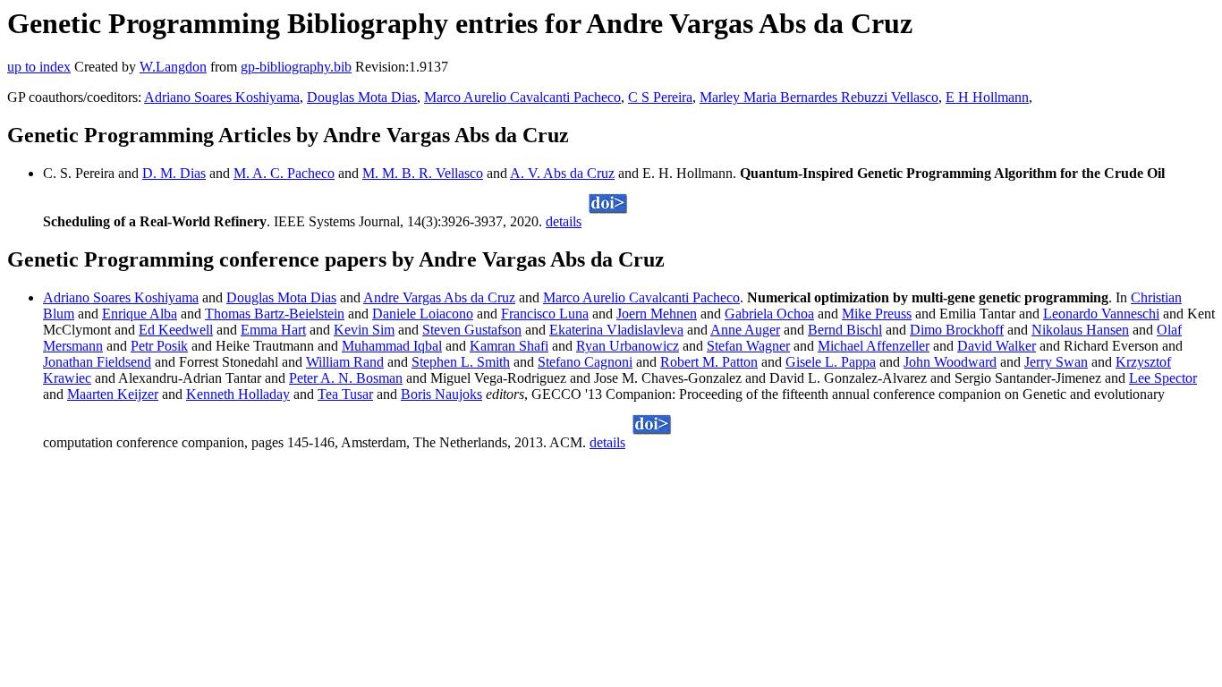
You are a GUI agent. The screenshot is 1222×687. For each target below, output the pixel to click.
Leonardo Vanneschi (1101, 313)
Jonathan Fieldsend (97, 361)
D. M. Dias (174, 173)
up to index (39, 66)
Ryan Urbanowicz (627, 345)
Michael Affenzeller (873, 345)
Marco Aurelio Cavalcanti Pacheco (522, 97)
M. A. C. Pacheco (284, 173)
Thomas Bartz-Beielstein (274, 313)
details (563, 221)
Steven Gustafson (472, 329)
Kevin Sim (364, 329)
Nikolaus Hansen (1080, 329)
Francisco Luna (545, 313)
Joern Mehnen (656, 313)
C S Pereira (660, 97)
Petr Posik (159, 345)
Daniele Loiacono (422, 313)
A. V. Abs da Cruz (562, 173)
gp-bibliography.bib (296, 66)
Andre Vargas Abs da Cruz (439, 297)
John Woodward (950, 361)
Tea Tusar (345, 394)
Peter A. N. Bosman (346, 378)
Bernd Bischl (845, 329)
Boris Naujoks (441, 394)
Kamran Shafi (509, 345)
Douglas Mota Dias (362, 97)
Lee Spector (1163, 378)
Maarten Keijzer (112, 394)
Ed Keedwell (176, 329)
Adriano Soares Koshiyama (222, 97)
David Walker (996, 345)
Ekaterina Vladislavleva (616, 329)
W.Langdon (173, 66)
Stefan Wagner (748, 345)
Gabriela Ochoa (769, 313)
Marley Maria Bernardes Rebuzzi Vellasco (819, 97)
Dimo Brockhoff (957, 329)
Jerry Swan (1056, 361)
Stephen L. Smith (461, 361)
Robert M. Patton (709, 361)
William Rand (345, 361)
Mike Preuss (877, 313)
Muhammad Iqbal (392, 345)
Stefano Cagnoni (585, 361)
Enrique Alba (139, 313)
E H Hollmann (987, 97)
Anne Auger (745, 329)
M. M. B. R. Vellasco (422, 173)
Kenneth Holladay (238, 394)
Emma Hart (273, 329)
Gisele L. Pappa (830, 361)
